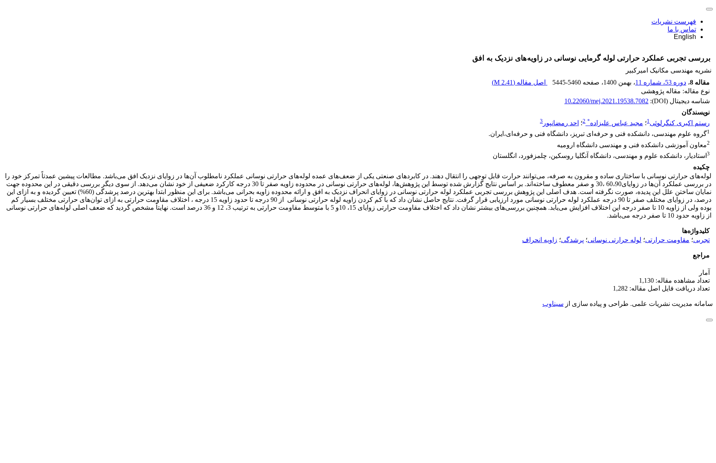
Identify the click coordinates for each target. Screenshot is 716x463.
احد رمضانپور (561, 122)
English (685, 36)
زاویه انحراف (539, 239)
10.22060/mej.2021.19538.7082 (606, 100)
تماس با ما (682, 29)
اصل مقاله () (519, 82)
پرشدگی (572, 239)
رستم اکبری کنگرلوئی (680, 122)
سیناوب (553, 303)
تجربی (701, 239)
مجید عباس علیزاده (615, 122)
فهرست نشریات (673, 21)
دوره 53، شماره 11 (660, 82)
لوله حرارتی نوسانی (614, 239)
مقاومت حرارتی (667, 239)
